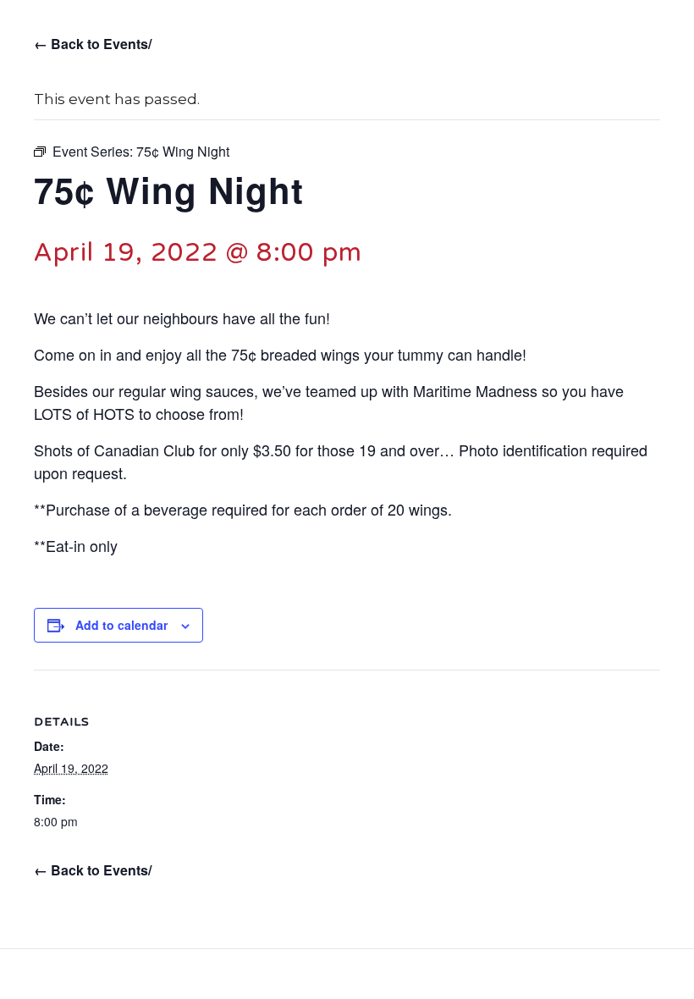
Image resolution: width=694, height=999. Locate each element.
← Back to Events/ (92, 43)
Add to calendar (121, 625)
